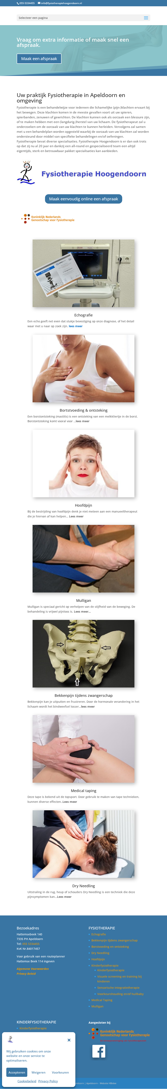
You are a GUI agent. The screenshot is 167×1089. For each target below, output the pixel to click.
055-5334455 (27, 3)
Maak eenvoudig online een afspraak (83, 199)
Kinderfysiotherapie (105, 965)
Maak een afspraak (39, 58)
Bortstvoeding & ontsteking (84, 410)
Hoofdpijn (83, 505)
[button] (69, 1040)
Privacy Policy (48, 1081)
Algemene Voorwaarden (33, 969)
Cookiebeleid (27, 1081)
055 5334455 (31, 944)
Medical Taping (101, 1000)
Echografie (83, 315)
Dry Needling (83, 885)
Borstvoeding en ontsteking (110, 947)
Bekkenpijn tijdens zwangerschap (84, 695)
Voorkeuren (60, 1072)
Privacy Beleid (26, 974)
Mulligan (83, 600)
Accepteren (17, 1072)
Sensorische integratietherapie (118, 988)
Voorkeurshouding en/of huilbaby (120, 994)
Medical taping (83, 790)
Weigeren (38, 1072)
